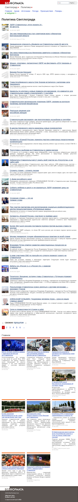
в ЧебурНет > (10, 13)
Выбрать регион (10, 497)
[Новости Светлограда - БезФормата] (12, 2)
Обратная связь (10, 495)
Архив (16, 11)
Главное (8, 11)
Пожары (58, 11)
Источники (25, 11)
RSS (20, 499)
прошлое (19, 322)
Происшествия (46, 11)
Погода (35, 11)
